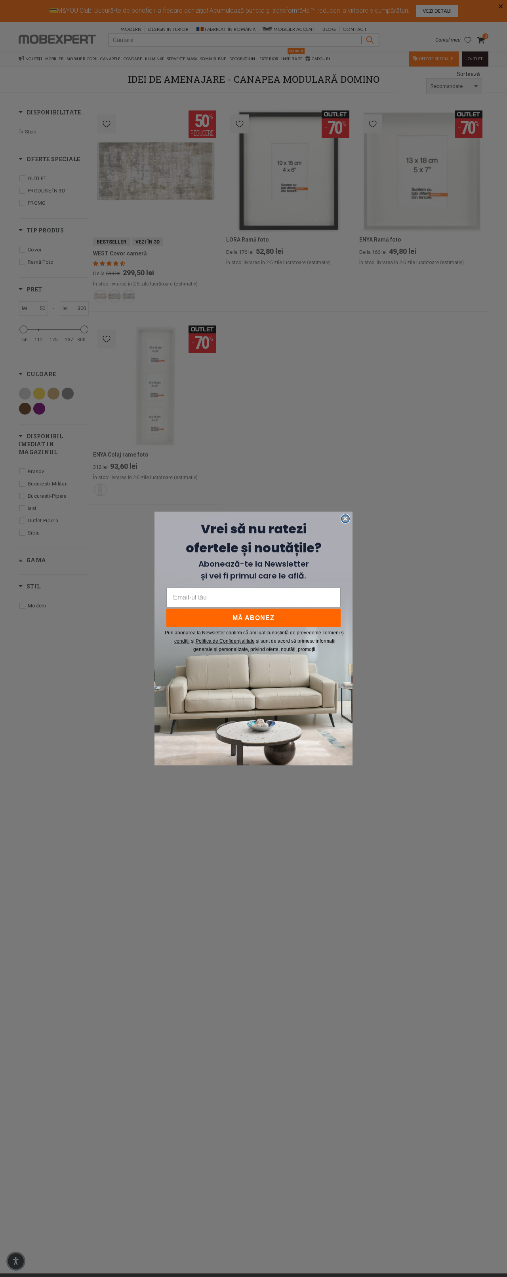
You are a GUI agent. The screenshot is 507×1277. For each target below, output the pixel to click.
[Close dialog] (345, 519)
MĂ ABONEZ (253, 618)
